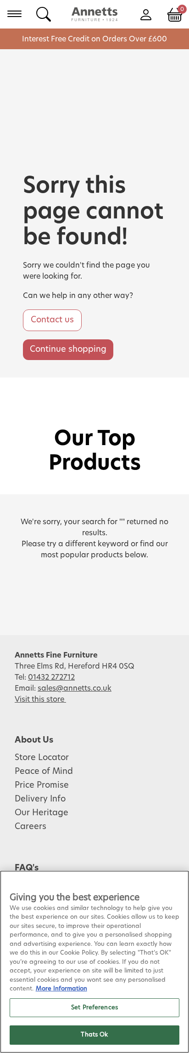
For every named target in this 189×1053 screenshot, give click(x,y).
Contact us (52, 320)
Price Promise (42, 785)
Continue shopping (68, 349)
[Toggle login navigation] (146, 14)
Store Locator (42, 758)
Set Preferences (94, 1008)
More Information (61, 989)
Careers (30, 827)
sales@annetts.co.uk (74, 688)
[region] (94, 961)
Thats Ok (94, 1035)
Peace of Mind (44, 771)
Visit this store (40, 699)
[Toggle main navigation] (14, 14)
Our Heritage (41, 813)
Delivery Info (40, 799)
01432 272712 (51, 677)
